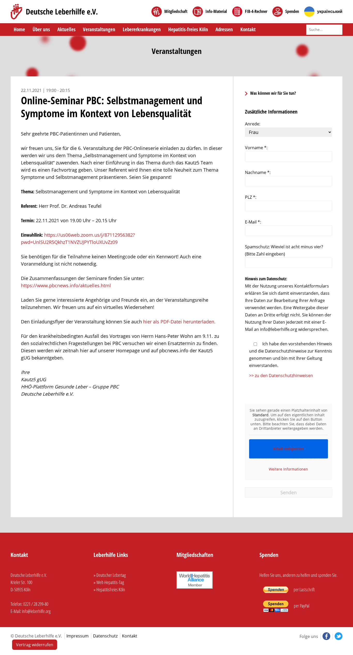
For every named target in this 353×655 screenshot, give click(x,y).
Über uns (41, 29)
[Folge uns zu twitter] (337, 636)
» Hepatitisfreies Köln (109, 589)
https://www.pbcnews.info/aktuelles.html (66, 285)
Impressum (77, 636)
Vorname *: (256, 147)
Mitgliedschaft (175, 11)
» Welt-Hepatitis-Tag (109, 582)
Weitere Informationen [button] (288, 469)
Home (19, 29)
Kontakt (248, 29)
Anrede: (252, 124)
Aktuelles (66, 29)
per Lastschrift (304, 589)
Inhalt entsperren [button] (288, 448)
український (329, 11)
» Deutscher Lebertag (110, 575)
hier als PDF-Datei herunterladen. (179, 321)
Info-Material (216, 11)
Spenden (292, 11)
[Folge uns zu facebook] (325, 636)
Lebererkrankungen (142, 29)
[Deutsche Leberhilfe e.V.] (54, 11)
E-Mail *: (253, 222)
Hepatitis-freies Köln (188, 29)
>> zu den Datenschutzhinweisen (281, 375)
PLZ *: (250, 197)
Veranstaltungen (99, 29)
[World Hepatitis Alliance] (195, 589)
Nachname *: (258, 172)
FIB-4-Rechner (256, 11)
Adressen (224, 29)
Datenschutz (105, 636)
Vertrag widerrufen (34, 645)
